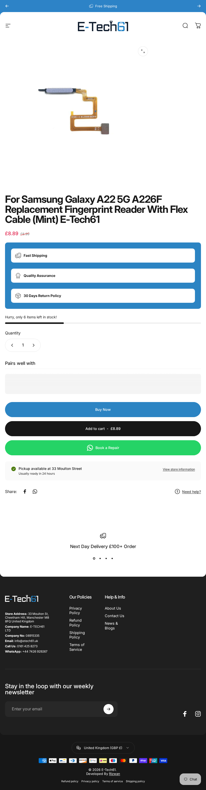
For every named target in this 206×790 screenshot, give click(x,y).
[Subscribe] (109, 709)
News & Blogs (111, 625)
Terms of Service (76, 647)
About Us (113, 608)
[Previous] (7, 6)
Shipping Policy (77, 634)
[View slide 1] (94, 559)
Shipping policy (135, 781)
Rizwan (114, 774)
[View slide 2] (100, 559)
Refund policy (69, 781)
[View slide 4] (112, 559)
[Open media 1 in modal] (143, 51)
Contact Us (114, 616)
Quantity (13, 332)
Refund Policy (75, 622)
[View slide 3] (106, 559)
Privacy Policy (75, 610)
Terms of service (112, 781)
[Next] (198, 6)
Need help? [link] (191, 491)
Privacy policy (90, 781)
